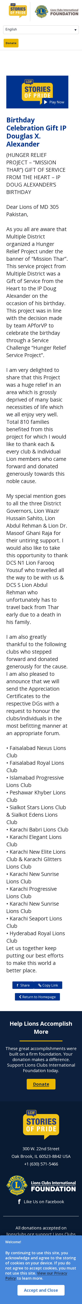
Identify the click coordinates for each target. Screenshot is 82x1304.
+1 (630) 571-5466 (41, 1164)
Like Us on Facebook (41, 1202)
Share (23, 985)
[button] (54, 102)
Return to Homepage (39, 997)
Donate (11, 43)
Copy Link (50, 985)
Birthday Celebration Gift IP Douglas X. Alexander (36, 131)
